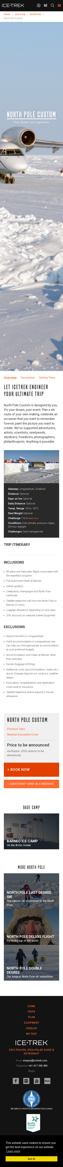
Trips (31, 1011)
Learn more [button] (13, 1151)
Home (31, 1006)
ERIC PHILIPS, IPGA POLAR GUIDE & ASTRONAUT (31, 1052)
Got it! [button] (31, 1158)
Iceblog (31, 1028)
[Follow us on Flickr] (47, 1081)
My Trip (31, 1034)
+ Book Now (18, 770)
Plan (31, 1017)
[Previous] (11, 466)
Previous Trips (16, 729)
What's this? (33, 518)
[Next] (52, 466)
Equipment (31, 1022)
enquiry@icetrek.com (35, 1060)
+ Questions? (31, 783)
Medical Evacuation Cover (22, 734)
